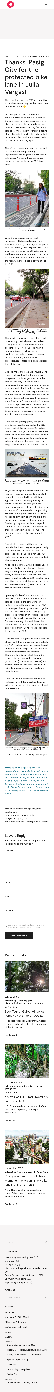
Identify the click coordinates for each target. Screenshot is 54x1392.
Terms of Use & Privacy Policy (22, 1382)
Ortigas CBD (11, 818)
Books (8, 1332)
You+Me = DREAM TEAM (17, 1317)
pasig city (23, 818)
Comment (9, 850)
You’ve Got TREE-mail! (16, 1327)
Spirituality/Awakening (15, 1278)
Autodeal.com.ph (39, 444)
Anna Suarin (12, 1007)
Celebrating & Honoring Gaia (35, 56)
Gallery (8, 1336)
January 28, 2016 (13, 1168)
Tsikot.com (18, 529)
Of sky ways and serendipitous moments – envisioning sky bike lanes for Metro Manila (26, 1181)
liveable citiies (12, 812)
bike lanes (10, 808)
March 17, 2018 (12, 56)
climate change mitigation (29, 808)
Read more (10, 1035)
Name (8, 882)
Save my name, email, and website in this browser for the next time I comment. (26, 926)
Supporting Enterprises (16, 1282)
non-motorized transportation (20, 815)
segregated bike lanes (37, 821)
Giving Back (10, 1088)
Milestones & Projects (15, 1322)
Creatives (37, 1086)
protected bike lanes (15, 821)
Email (8, 896)
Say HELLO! (10, 1379)
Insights (8, 1341)
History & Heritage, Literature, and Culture (24, 1003)
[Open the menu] (46, 4)
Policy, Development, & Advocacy (21, 1275)
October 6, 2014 (12, 1082)
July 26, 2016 (11, 997)
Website (9, 910)
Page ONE (10, 1312)
